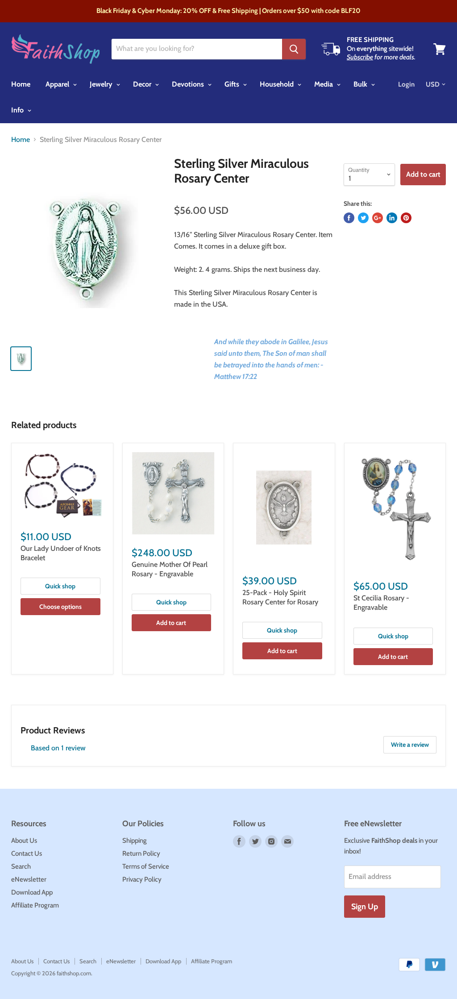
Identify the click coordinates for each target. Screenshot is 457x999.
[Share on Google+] (377, 217)
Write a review (410, 745)
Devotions (189, 84)
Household (277, 84)
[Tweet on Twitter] (363, 217)
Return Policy (141, 853)
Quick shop (60, 586)
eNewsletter (28, 879)
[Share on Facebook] (349, 217)
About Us (24, 841)
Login (406, 84)
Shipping (134, 841)
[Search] (294, 49)
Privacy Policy (142, 879)
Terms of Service (145, 866)
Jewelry (102, 84)
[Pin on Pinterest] (406, 217)
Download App (32, 892)
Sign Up (364, 907)
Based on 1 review (58, 748)
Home (20, 84)
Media (324, 84)
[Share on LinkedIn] (391, 217)
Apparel (58, 84)
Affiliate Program (35, 905)
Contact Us (26, 853)
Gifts (232, 84)
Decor (143, 84)
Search (21, 866)
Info (18, 110)
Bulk (361, 84)
